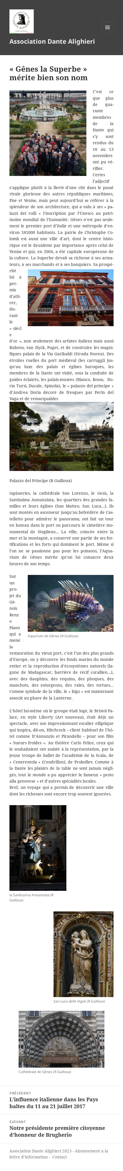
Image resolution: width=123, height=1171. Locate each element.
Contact (59, 1157)
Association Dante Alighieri (52, 41)
